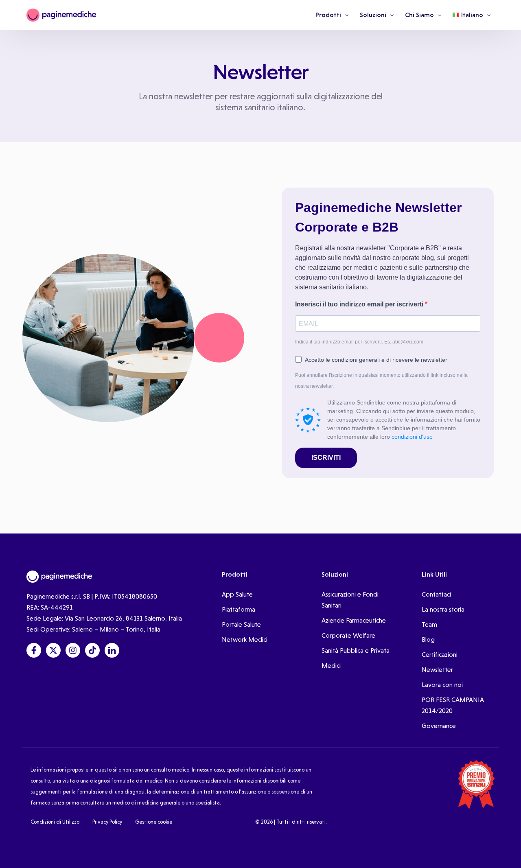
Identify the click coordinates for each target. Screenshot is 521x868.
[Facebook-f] (33, 650)
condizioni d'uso (412, 436)
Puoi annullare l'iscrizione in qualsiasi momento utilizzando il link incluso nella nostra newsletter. (381, 380)
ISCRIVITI (326, 457)
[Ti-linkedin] (112, 650)
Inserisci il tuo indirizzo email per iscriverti (360, 304)
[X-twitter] (53, 650)
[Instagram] (73, 650)
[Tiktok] (92, 650)
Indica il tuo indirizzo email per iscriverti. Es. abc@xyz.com (359, 342)
